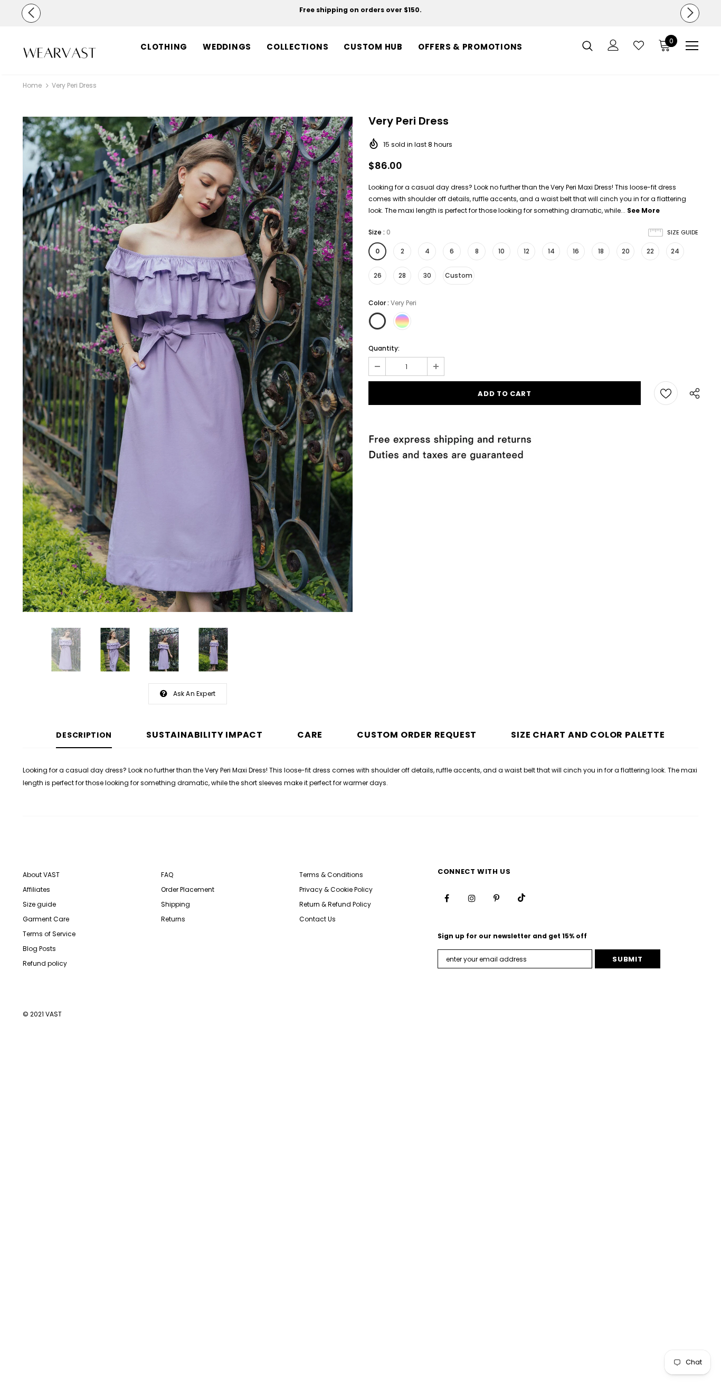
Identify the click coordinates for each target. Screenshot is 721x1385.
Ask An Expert (194, 693)
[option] (360, 10)
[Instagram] (471, 897)
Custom (458, 275)
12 (526, 251)
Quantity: (384, 348)
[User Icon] (613, 45)
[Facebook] (447, 897)
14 (551, 251)
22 (650, 251)
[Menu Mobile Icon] (692, 46)
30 (427, 275)
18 (601, 251)
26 (378, 275)
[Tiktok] (521, 897)
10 (501, 251)
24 (675, 251)
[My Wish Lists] (638, 45)
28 (402, 275)
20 (626, 251)
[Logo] (60, 53)
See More (643, 210)
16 (576, 251)
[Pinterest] (496, 897)
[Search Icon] (587, 45)
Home (32, 85)
